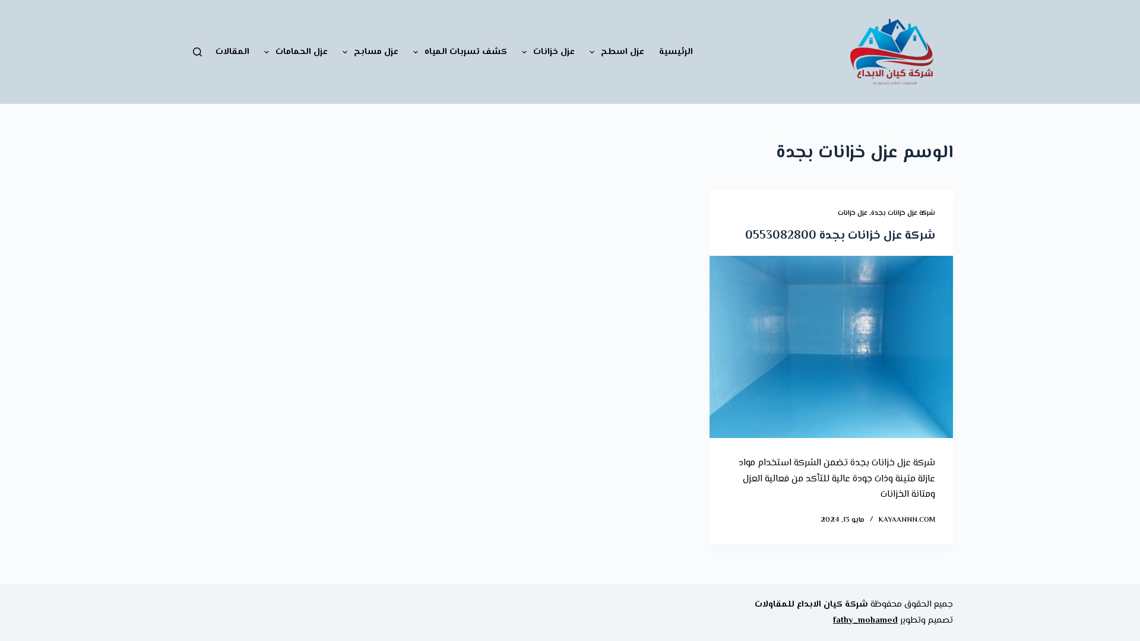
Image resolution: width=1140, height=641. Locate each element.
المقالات (232, 52)
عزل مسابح (376, 52)
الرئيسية (676, 52)
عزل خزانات (554, 52)
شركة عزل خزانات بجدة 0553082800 (840, 236)
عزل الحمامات (302, 52)
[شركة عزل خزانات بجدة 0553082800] (831, 347)
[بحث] (197, 51)
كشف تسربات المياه (466, 52)
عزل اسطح (622, 52)
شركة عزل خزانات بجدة (903, 213)
